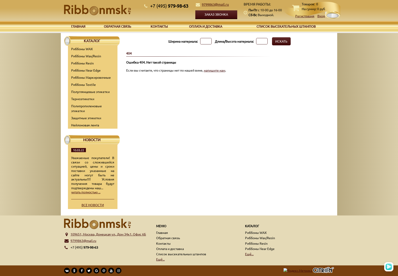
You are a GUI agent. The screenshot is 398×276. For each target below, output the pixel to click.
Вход (321, 16)
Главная (78, 26)
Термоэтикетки (82, 99)
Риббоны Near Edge (86, 70)
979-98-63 (169, 6)
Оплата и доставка (205, 26)
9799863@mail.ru (215, 4)
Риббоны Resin (82, 63)
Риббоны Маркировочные (91, 77)
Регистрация (304, 16)
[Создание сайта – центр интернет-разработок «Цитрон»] (323, 270)
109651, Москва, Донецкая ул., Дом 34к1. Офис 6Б (108, 234)
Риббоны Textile (83, 84)
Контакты (159, 26)
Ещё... (160, 259)
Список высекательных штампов (286, 26)
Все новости (93, 205)
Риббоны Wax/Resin (86, 56)
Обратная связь (117, 26)
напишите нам (214, 70)
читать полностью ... (85, 192)
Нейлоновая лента (85, 125)
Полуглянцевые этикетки (90, 92)
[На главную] (102, 10)
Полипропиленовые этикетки (86, 108)
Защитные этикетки (86, 118)
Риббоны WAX (82, 49)
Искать (281, 41)
